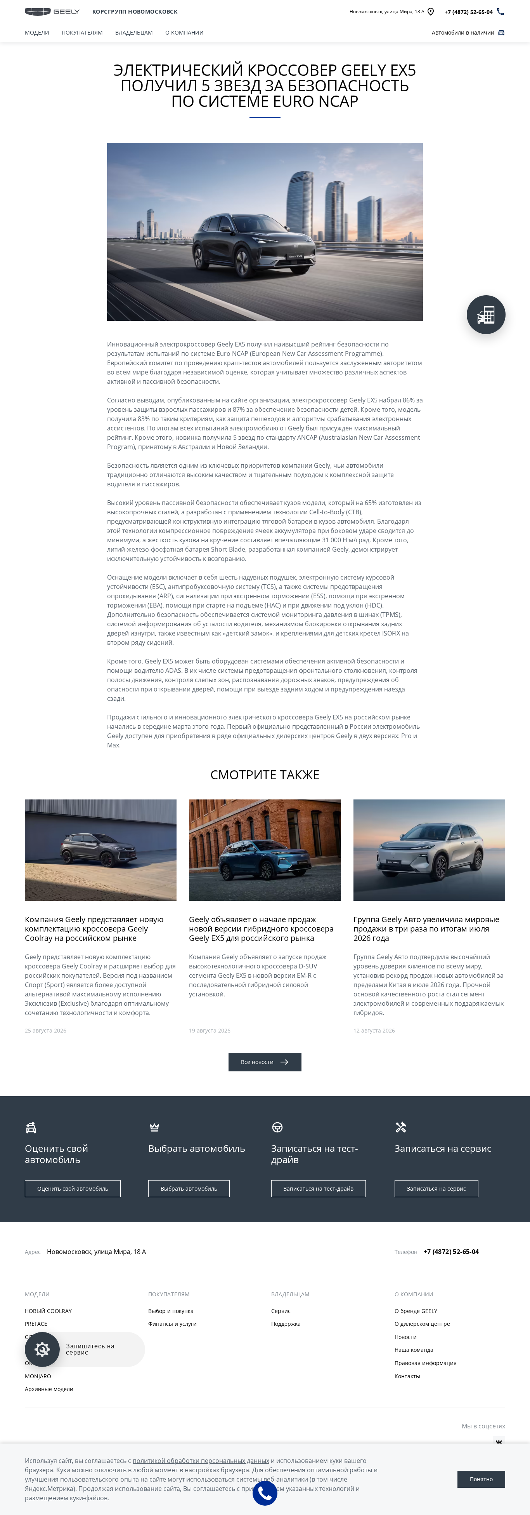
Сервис (281, 1311)
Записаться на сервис (436, 1188)
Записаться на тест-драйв (318, 1188)
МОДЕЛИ (37, 32)
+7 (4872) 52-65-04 (451, 1251)
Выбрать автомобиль (189, 1188)
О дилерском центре (422, 1323)
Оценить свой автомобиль (72, 1188)
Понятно (481, 1479)
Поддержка (286, 1323)
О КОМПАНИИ (184, 32)
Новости (406, 1337)
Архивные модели (49, 1389)
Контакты (407, 1376)
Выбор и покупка (171, 1311)
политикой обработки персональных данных (201, 1460)
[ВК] (499, 1442)
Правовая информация (426, 1363)
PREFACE (36, 1323)
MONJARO (38, 1376)
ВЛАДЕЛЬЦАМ (134, 32)
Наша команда (414, 1349)
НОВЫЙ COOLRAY (48, 1311)
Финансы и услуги (172, 1323)
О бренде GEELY (416, 1311)
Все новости (257, 1062)
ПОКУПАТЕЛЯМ (82, 32)
